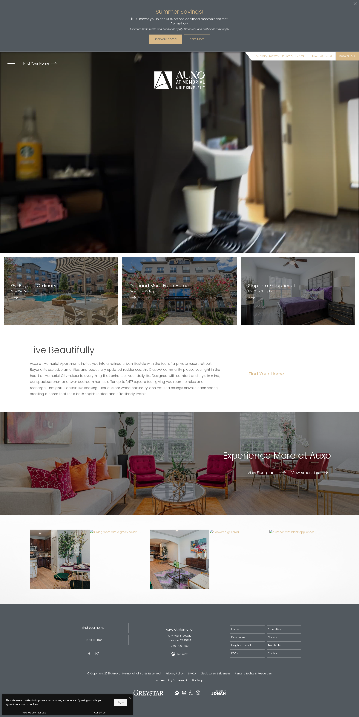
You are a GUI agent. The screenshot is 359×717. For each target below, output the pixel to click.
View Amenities (305, 472)
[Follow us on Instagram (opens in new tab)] (97, 654)
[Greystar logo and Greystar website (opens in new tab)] (149, 694)
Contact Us (99, 712)
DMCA (192, 673)
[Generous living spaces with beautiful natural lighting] (120, 532)
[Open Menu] (11, 63)
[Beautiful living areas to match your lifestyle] (179, 559)
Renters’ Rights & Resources (253, 673)
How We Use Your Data (34, 712)
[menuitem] (247, 629)
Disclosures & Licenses (215, 673)
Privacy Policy (175, 673)
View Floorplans (262, 472)
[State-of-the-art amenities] (239, 532)
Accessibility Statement (171, 680)
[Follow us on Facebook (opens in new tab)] (89, 654)
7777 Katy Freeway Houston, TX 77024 (179, 638)
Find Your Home (36, 63)
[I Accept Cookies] (130, 698)
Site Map (197, 680)
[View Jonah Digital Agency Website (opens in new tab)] (218, 693)
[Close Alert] (355, 4)
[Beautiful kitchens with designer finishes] (60, 559)
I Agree (120, 702)
